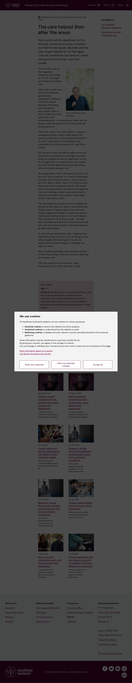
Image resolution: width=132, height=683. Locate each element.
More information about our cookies (36, 351)
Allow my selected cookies (66, 364)
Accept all (98, 364)
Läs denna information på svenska (35, 354)
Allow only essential (34, 364)
